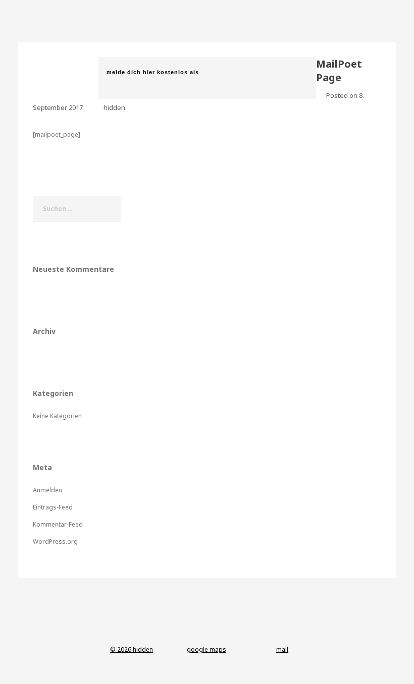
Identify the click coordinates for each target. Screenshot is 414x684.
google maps (206, 649)
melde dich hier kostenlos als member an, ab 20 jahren (153, 78)
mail (282, 649)
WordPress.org (55, 541)
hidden (114, 107)
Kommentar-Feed (58, 524)
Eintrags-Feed (53, 507)
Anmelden (47, 490)
